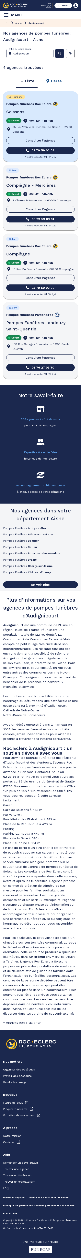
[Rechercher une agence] (59, 53)
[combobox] (31, 53)
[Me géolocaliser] (70, 53)
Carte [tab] (56, 81)
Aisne (18, 23)
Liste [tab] (29, 81)
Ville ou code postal (20, 49)
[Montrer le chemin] (6, 22)
